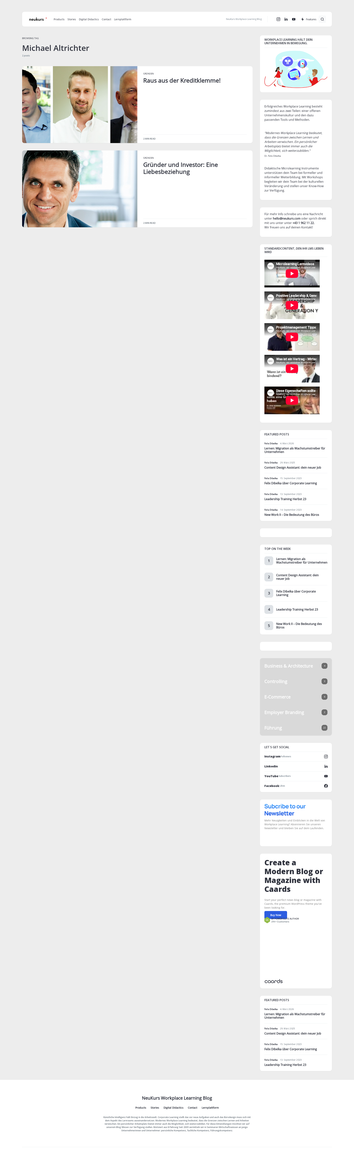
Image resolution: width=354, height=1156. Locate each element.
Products (140, 1107)
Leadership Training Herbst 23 (285, 499)
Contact (192, 1107)
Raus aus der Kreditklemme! (182, 80)
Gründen (148, 73)
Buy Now (275, 915)
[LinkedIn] (286, 19)
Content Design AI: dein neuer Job (292, 467)
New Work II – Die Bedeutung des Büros (291, 515)
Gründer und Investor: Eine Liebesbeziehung (180, 168)
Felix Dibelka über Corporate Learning (290, 483)
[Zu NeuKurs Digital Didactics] (295, 69)
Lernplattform (210, 1107)
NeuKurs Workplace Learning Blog (177, 1098)
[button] (322, 19)
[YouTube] (294, 19)
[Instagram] (278, 19)
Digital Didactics (173, 1107)
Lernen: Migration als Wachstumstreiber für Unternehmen (294, 450)
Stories (155, 1107)
